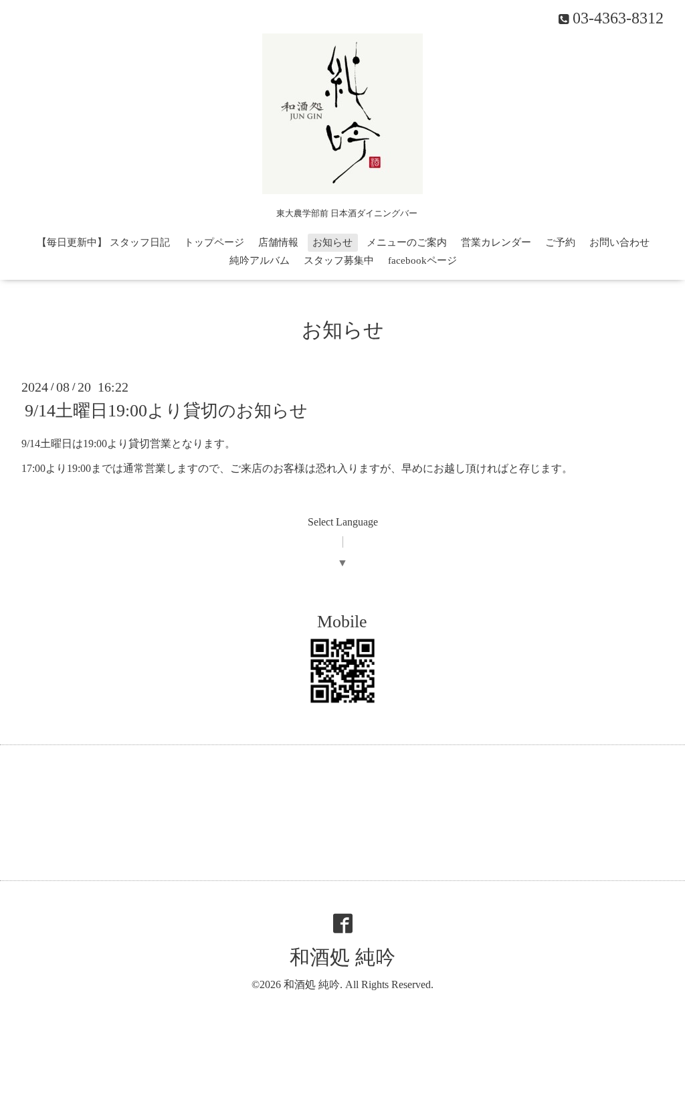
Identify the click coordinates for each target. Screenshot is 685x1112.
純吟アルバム (259, 260)
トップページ (214, 242)
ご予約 (560, 242)
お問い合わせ (619, 242)
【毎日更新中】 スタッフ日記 (103, 242)
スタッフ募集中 (339, 260)
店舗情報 (278, 242)
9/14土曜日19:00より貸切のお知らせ (166, 410)
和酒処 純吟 (342, 957)
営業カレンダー (496, 242)
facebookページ (422, 260)
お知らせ (332, 242)
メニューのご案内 (407, 242)
